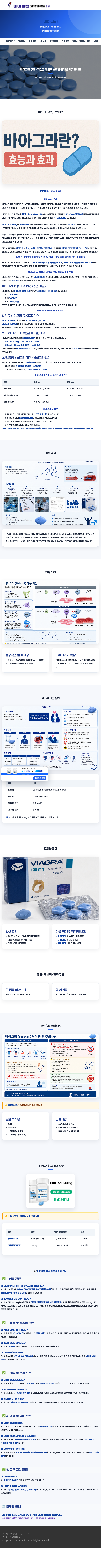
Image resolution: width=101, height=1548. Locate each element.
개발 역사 (21, 41)
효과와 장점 (54, 41)
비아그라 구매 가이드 (22, 1540)
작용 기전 (32, 41)
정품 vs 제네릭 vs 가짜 (81, 41)
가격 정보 (65, 41)
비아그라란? (10, 41)
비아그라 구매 (40, 778)
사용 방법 (42, 41)
